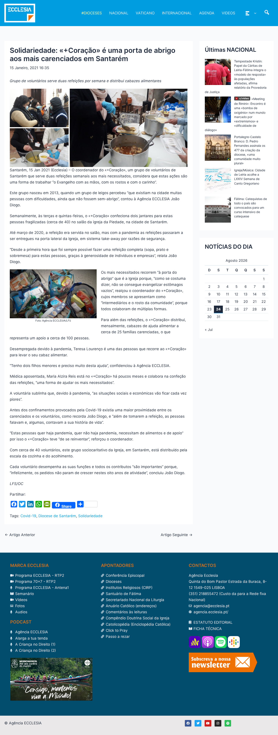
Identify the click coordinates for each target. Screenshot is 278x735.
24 (218, 309)
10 (218, 294)
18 (227, 301)
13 (245, 294)
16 (209, 301)
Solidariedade (90, 516)
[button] (254, 13)
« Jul (209, 329)
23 (209, 309)
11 (227, 294)
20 (245, 301)
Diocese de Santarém (57, 516)
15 (264, 294)
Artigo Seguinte (176, 535)
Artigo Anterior (20, 535)
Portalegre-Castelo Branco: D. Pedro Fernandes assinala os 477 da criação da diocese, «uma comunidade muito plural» (249, 150)
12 (236, 294)
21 (254, 301)
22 (263, 301)
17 (218, 301)
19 (236, 301)
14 (254, 294)
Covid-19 (28, 516)
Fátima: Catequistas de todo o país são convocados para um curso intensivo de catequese (250, 207)
